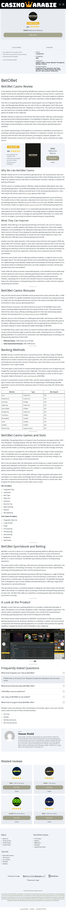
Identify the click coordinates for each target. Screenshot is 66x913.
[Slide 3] (35, 661)
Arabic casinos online (32, 205)
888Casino (37, 843)
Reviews (5, 864)
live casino (27, 193)
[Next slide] (62, 644)
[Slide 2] (32, 661)
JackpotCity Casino (40, 847)
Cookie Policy (7, 845)
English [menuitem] (32, 909)
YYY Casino (37, 839)
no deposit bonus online (30, 314)
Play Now (33, 35)
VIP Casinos (6, 857)
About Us (5, 839)
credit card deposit (29, 376)
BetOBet (37, 845)
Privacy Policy (7, 843)
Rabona (36, 841)
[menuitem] (24, 909)
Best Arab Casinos (8, 855)
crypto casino (55, 362)
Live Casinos (6, 860)
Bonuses (5, 862)
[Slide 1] (30, 661)
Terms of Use (7, 841)
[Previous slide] (3, 644)
